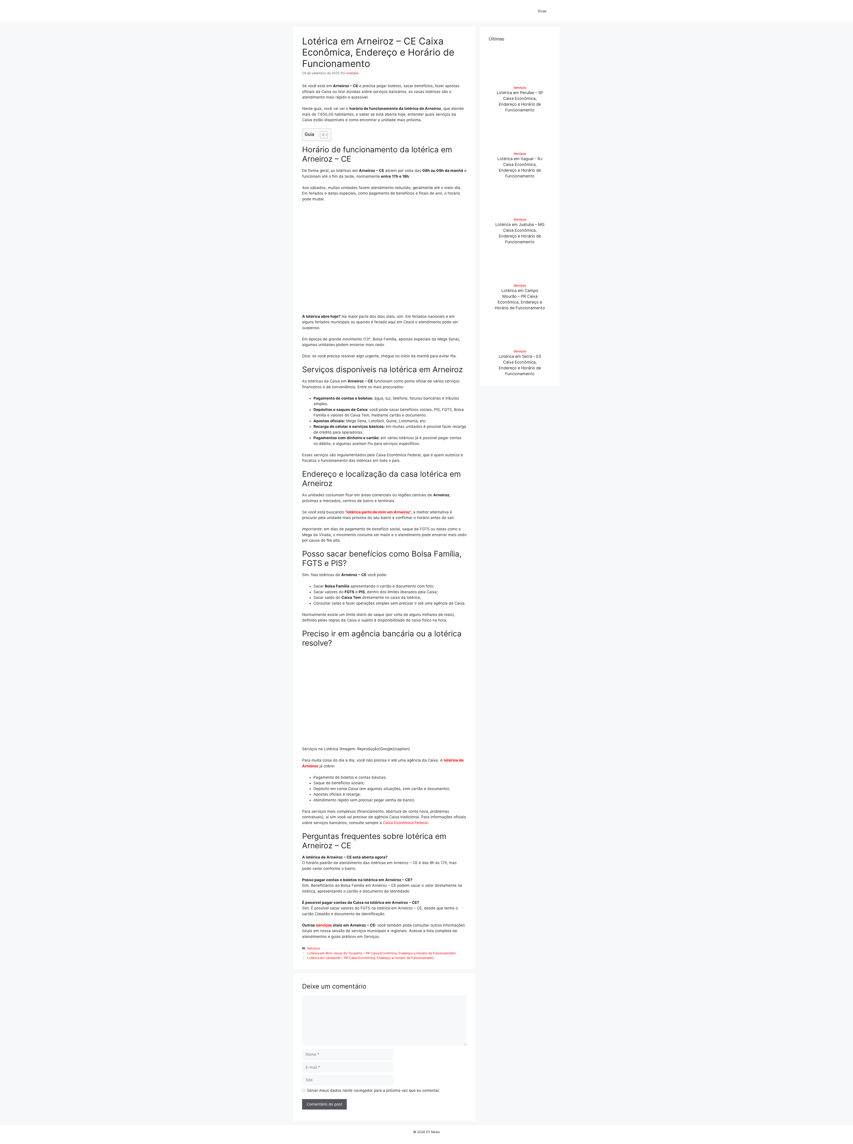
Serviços (313, 948)
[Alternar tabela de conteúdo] (322, 135)
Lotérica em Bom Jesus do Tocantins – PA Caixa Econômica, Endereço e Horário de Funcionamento (381, 953)
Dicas (542, 11)
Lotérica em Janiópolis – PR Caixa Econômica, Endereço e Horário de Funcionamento (370, 958)
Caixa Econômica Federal (405, 822)
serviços (324, 925)
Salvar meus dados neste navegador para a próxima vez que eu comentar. (373, 1090)
